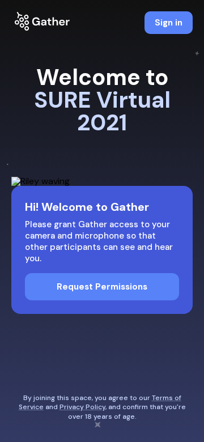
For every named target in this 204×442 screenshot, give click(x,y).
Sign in (168, 22)
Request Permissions (102, 286)
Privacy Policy (82, 406)
